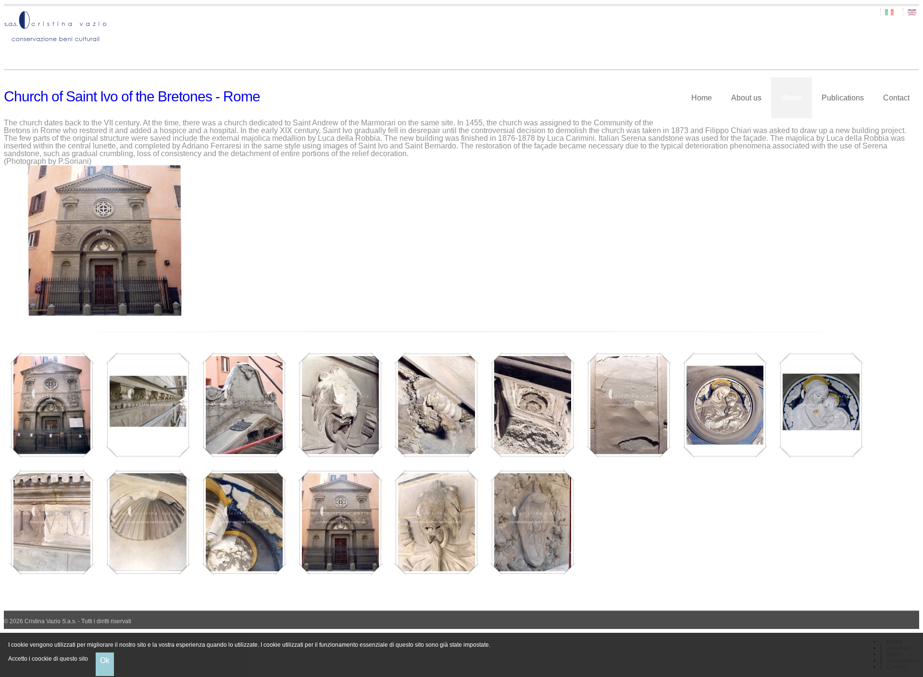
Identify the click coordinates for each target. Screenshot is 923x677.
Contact (896, 98)
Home (701, 98)
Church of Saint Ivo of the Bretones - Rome (132, 96)
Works (791, 98)
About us (746, 98)
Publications (843, 98)
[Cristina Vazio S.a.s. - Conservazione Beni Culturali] (461, 27)
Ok (105, 660)
